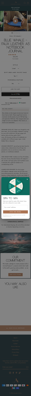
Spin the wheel (15, 212)
